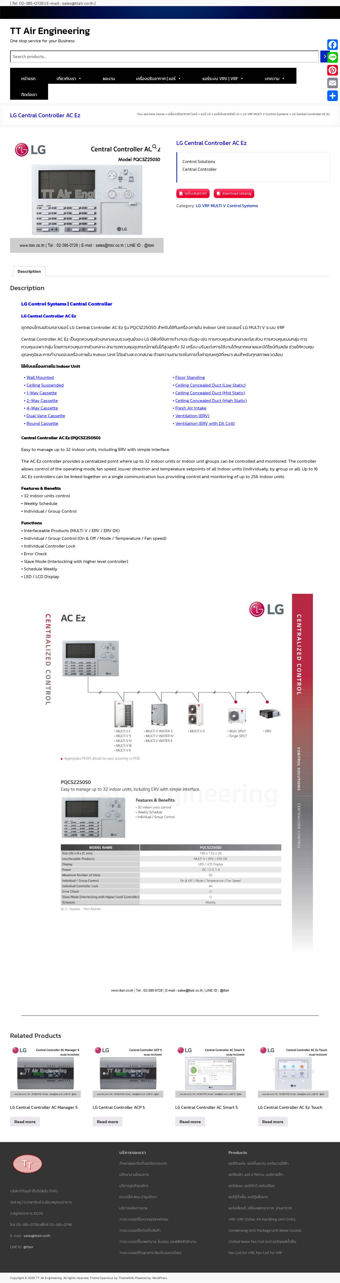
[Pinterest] (332, 70)
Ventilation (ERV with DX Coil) (205, 423)
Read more (25, 1121)
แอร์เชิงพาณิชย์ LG (226, 114)
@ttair (28, 1247)
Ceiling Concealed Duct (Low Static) (210, 385)
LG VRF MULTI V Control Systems (265, 114)
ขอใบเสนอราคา (196, 193)
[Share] (332, 95)
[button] (154, 147)
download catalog (237, 193)
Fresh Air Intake (190, 407)
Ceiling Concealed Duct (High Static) (211, 400)
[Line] (332, 57)
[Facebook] (332, 44)
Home (160, 114)
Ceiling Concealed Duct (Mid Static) (210, 392)
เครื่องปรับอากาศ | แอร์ (156, 78)
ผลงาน (109, 78)
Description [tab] (29, 271)
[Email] (332, 83)
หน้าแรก (28, 78)
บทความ (272, 78)
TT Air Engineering (50, 30)
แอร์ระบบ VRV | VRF (220, 78)
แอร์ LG (206, 114)
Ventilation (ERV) (192, 415)
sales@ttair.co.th (37, 1236)
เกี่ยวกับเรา (66, 78)
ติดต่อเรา (29, 94)
